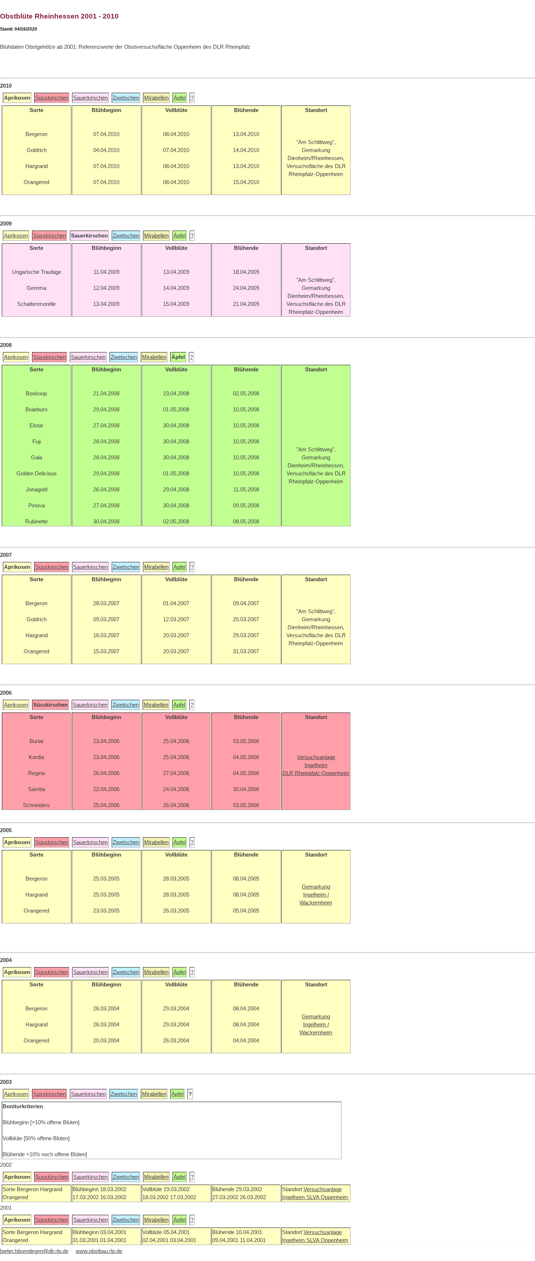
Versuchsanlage (323, 1189)
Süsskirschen (51, 98)
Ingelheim (294, 1197)
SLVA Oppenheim (327, 1197)
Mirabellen (156, 98)
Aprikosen (16, 236)
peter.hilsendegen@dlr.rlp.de (34, 1251)
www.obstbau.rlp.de (99, 1251)
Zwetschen (126, 98)
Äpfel (180, 98)
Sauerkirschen (90, 98)
